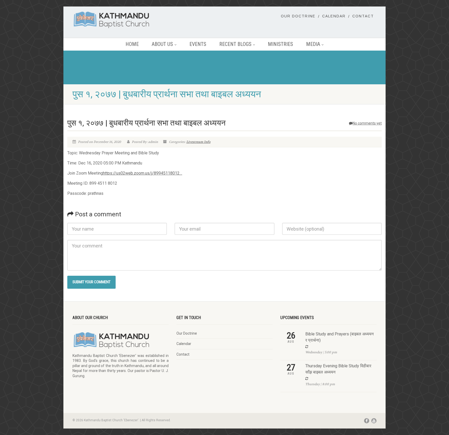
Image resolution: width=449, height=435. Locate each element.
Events (197, 44)
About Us (162, 44)
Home (132, 44)
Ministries (280, 44)
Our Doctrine (298, 16)
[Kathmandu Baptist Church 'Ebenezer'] (120, 19)
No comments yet (367, 123)
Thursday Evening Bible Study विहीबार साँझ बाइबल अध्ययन (338, 369)
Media (313, 44)
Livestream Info (198, 142)
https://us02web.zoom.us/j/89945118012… (142, 173)
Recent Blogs (235, 44)
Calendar (334, 16)
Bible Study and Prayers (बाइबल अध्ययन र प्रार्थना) (339, 337)
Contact (363, 16)
